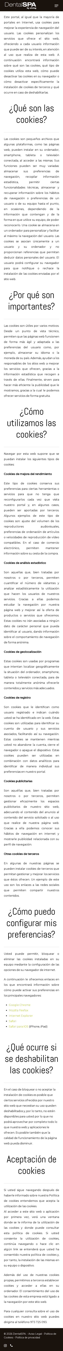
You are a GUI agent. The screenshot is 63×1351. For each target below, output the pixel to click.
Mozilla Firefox (18, 1010)
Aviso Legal (35, 1333)
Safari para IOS (18, 1026)
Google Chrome (19, 1005)
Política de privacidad (27, 1337)
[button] (56, 5)
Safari (12, 1021)
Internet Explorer (21, 1015)
